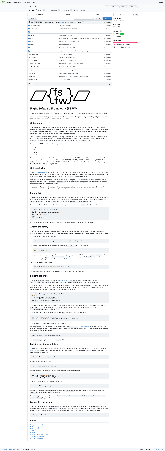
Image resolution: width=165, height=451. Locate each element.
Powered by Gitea (7, 449)
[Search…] (136, 14)
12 (118, 6)
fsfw (31, 7)
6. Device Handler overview (39, 435)
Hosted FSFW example (40, 172)
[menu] (142, 449)
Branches (70, 15)
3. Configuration (35, 429)
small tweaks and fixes (65, 54)
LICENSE (32, 73)
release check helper (65, 44)
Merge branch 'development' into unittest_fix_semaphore (75, 51)
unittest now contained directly (67, 60)
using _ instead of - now (65, 35)
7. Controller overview (37, 437)
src (31, 47)
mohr (32, 22)
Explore (9, 2)
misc (31, 41)
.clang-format (34, 54)
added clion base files (65, 25)
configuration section (37, 189)
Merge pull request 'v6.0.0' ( (53, 22)
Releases (116, 31)
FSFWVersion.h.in (35, 70)
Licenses (156, 449)
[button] (113, 6)
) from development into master (72, 22)
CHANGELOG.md (35, 63)
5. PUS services (35, 433)
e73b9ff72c (38, 22)
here (67, 259)
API (162, 449)
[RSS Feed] (107, 6)
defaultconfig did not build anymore (69, 41)
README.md (33, 79)
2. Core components (37, 427)
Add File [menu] (98, 18)
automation (33, 28)
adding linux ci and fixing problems (69, 28)
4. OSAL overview (36, 431)
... (82, 22)
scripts (32, 44)
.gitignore (33, 57)
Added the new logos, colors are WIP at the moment (73, 76)
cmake (32, 32)
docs (31, 38)
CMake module (84, 327)
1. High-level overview (37, 425)
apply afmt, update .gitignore (67, 57)
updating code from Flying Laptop (68, 73)
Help (34, 2)
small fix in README (64, 79)
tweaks (61, 32)
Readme (117, 24)
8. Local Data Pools (36, 439)
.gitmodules (33, 60)
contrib (32, 35)
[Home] (3, 2)
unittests (32, 51)
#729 (62, 22)
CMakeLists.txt (34, 67)
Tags (98, 15)
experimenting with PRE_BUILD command (70, 70)
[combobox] (84, 18)
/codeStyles (35, 25)
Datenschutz (17, 2)
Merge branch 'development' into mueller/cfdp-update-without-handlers (79, 38)
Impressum (27, 2)
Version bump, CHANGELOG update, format (71, 47)
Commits (42, 15)
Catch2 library (63, 280)
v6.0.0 (117, 34)
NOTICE (32, 76)
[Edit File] (109, 84)
